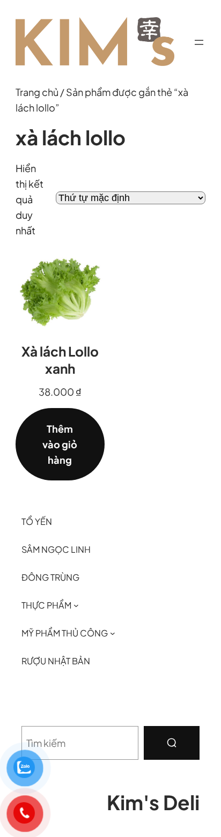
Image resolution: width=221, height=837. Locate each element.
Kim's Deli (153, 802)
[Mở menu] (199, 42)
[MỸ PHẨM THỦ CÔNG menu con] (112, 633)
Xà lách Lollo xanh (60, 359)
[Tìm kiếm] (172, 743)
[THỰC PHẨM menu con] (76, 605)
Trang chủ (37, 92)
